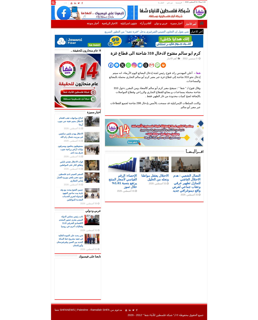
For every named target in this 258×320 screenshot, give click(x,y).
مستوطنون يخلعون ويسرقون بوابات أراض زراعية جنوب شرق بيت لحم (70, 149)
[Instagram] (134, 65)
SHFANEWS (67, 309)
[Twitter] (78, 3)
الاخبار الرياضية (110, 23)
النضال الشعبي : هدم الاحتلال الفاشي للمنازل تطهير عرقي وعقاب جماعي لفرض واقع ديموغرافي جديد (186, 183)
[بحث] (53, 2)
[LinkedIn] (75, 3)
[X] (122, 65)
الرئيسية (179, 3)
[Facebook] (82, 3)
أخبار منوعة (93, 23)
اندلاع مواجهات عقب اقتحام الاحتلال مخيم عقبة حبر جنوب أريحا (70, 121)
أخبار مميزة (176, 23)
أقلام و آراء (145, 23)
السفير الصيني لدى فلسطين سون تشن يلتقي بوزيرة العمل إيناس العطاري (70, 177)
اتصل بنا (161, 3)
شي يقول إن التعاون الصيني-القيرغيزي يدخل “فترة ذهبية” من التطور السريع (147, 31)
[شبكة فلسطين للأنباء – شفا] (172, 11)
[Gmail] (151, 65)
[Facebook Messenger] (116, 65)
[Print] (163, 65)
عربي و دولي (161, 23)
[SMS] (157, 65)
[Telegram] (140, 65)
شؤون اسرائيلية (128, 23)
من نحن (170, 3)
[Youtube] (71, 3)
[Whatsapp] (128, 65)
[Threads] (145, 65)
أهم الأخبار (190, 24)
